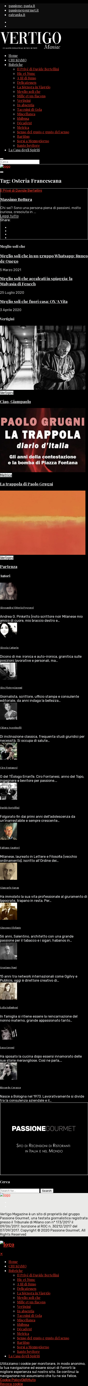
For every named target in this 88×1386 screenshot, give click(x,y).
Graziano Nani (8, 967)
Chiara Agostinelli (11, 727)
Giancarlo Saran (9, 887)
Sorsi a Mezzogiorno (33, 141)
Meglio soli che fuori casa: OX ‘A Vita (33, 301)
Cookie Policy (10, 1380)
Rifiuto (30, 1380)
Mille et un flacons (31, 96)
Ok (23, 1380)
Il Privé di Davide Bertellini (38, 69)
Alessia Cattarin (9, 647)
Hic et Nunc (26, 73)
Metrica (23, 127)
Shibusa (23, 118)
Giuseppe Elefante (10, 927)
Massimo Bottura (16, 199)
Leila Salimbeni (9, 1007)
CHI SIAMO (17, 60)
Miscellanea (26, 114)
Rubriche (16, 64)
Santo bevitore (28, 145)
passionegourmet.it (24, 10)
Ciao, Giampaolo (15, 401)
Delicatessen (26, 82)
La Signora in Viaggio (33, 87)
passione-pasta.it (22, 5)
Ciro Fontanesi (9, 767)
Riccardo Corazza (10, 1087)
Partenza (8, 566)
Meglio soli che (28, 91)
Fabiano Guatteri (10, 847)
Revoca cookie (11, 1384)
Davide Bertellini (9, 807)
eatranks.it (17, 14)
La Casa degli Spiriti (24, 150)
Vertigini (24, 100)
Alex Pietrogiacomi (11, 687)
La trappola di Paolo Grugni (26, 484)
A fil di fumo (26, 78)
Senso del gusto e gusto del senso (43, 132)
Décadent (24, 123)
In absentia (25, 105)
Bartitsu (23, 136)
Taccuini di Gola (29, 109)
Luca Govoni (7, 1047)
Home (13, 55)
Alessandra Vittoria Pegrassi (17, 607)
